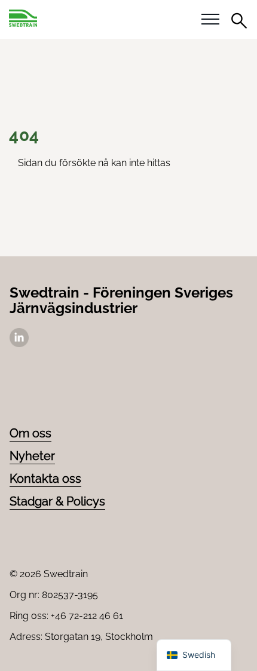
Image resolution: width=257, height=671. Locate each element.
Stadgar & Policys (57, 501)
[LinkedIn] (19, 344)
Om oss (30, 433)
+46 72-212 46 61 (87, 615)
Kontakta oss (45, 478)
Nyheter (32, 456)
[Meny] (210, 20)
